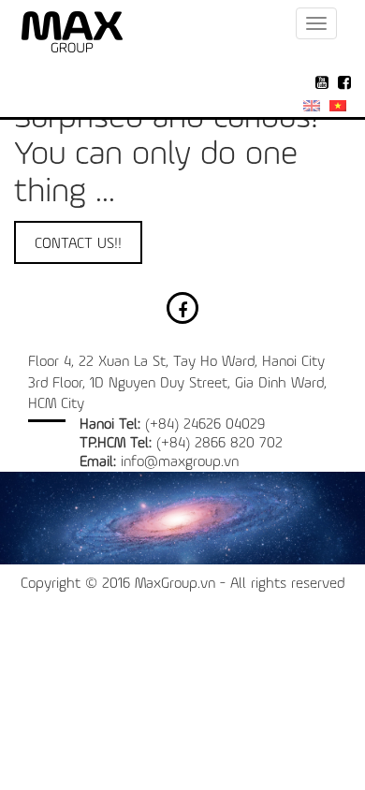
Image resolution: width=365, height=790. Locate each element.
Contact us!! (78, 244)
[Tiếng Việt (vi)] (337, 105)
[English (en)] (311, 105)
